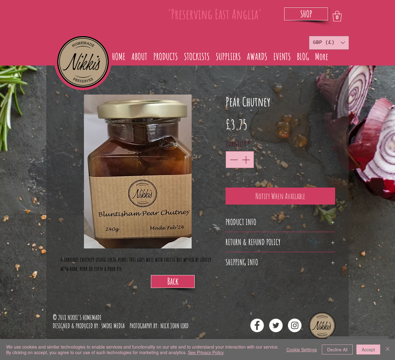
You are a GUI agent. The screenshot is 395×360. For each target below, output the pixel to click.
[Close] (387, 349)
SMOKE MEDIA (113, 326)
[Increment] (246, 159)
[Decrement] (233, 159)
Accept (368, 349)
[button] (337, 16)
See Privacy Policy (206, 352)
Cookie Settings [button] (301, 349)
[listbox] (329, 43)
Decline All (337, 349)
